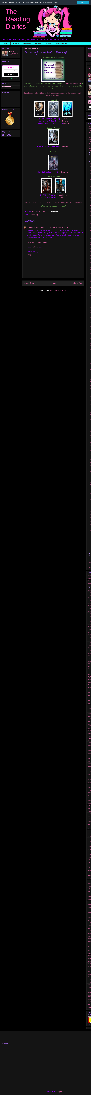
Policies (38, 43)
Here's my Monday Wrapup (37, 242)
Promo (89, 873)
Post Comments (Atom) (58, 290)
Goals (89, 800)
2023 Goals (27, 43)
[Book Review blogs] (10, 126)
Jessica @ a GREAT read (37, 227)
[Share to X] (54, 211)
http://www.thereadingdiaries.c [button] (50, 2)
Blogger (59, 1092)
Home (6, 43)
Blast (89, 669)
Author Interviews (61, 43)
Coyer (89, 753)
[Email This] (51, 211)
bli (88, 671)
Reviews (48, 43)
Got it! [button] (83, 2)
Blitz (89, 674)
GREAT (36, 247)
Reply (29, 255)
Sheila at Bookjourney (72, 83)
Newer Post (29, 283)
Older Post (78, 283)
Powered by (7, 78)
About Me (16, 43)
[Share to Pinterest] (57, 211)
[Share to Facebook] (55, 211)
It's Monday (34, 215)
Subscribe (11, 74)
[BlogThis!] (53, 211)
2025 (89, 648)
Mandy (12, 51)
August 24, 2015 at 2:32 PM (57, 227)
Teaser (89, 958)
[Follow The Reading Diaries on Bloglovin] (6, 87)
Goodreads (65, 146)
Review (64, 119)
